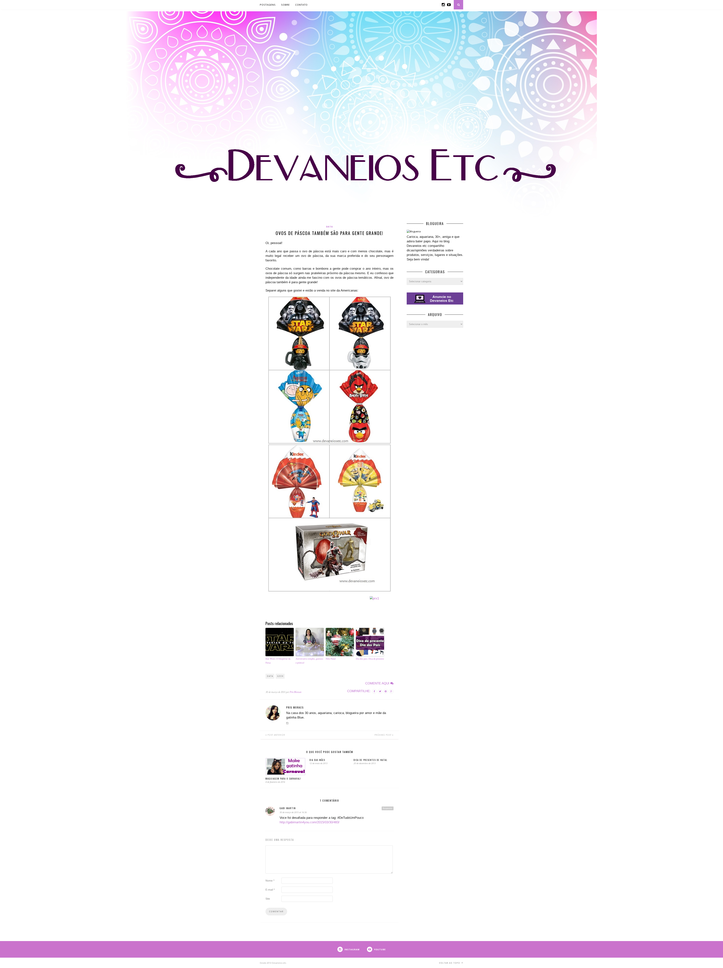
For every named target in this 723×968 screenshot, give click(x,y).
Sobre (285, 4)
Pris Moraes (295, 692)
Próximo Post (383, 735)
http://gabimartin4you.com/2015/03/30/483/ (309, 822)
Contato (301, 4)
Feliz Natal (331, 658)
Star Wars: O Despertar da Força (277, 660)
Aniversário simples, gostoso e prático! (309, 660)
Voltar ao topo (450, 963)
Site (267, 898)
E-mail (270, 889)
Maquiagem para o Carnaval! (283, 778)
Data (329, 226)
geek (280, 676)
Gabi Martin (288, 808)
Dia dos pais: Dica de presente (370, 658)
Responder (387, 808)
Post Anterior (276, 735)
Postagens (268, 4)
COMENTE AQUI (377, 683)
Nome (269, 880)
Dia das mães (317, 759)
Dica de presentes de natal (370, 759)
